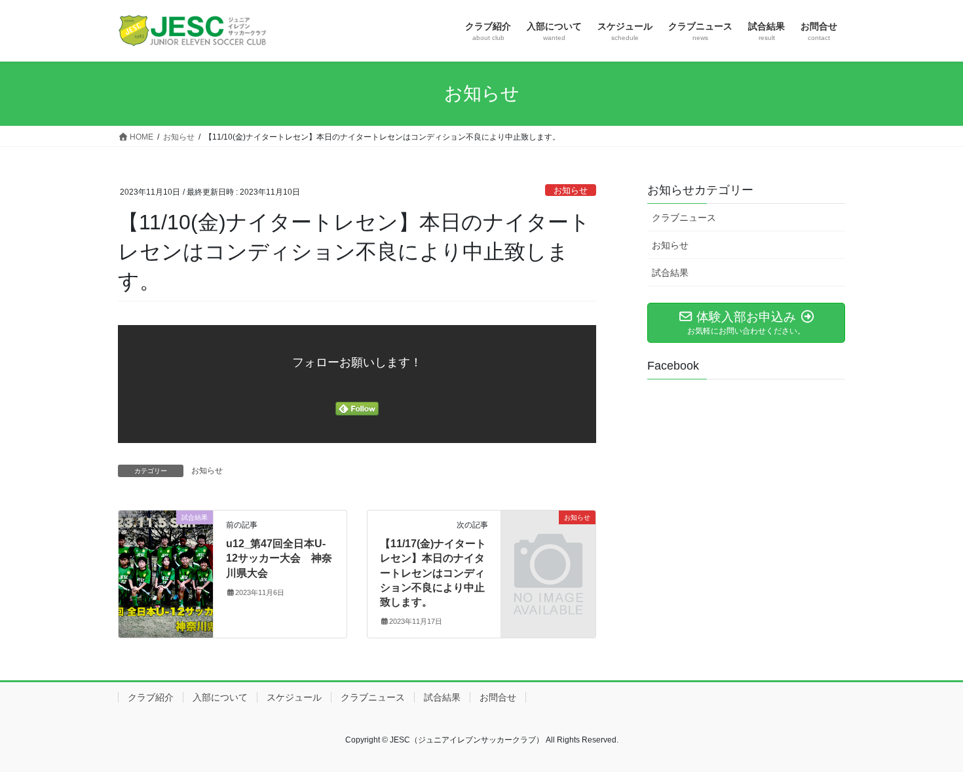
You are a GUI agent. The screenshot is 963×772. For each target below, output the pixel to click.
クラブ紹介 (151, 697)
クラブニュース (684, 217)
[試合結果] (166, 558)
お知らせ (571, 190)
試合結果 (670, 272)
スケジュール (294, 697)
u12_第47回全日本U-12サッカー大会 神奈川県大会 (279, 558)
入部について (220, 697)
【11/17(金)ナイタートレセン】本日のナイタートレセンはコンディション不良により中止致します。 (433, 573)
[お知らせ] (548, 538)
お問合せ (498, 697)
